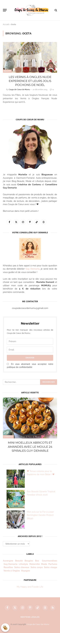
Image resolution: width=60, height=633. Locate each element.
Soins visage (50, 567)
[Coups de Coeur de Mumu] (31, 10)
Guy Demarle (32, 268)
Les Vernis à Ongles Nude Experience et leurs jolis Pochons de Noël (30, 81)
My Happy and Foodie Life (30, 586)
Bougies (29, 560)
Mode (44, 564)
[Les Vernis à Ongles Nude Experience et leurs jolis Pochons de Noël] (30, 57)
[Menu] (5, 10)
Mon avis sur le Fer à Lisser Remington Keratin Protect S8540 (40, 515)
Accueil (6, 24)
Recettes (8, 567)
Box (37, 560)
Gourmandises (49, 560)
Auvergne (8, 560)
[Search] (55, 10)
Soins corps (37, 567)
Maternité (34, 564)
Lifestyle (8, 437)
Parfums (52, 564)
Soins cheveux (21, 567)
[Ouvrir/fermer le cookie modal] (5, 627)
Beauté (7, 71)
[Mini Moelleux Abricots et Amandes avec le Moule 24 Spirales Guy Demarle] (30, 418)
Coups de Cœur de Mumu (38, 624)
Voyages (25, 570)
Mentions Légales (30, 617)
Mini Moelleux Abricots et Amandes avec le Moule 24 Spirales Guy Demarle (30, 446)
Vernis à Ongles (11, 570)
